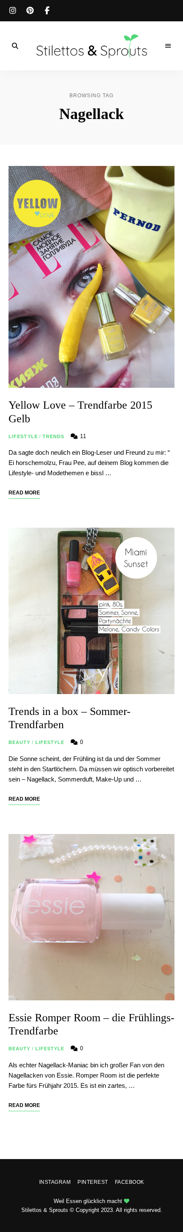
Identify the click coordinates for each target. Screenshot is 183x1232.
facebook (46, 10)
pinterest (29, 10)
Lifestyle (23, 436)
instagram (12, 10)
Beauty (20, 742)
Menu (168, 46)
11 (82, 436)
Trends (54, 436)
